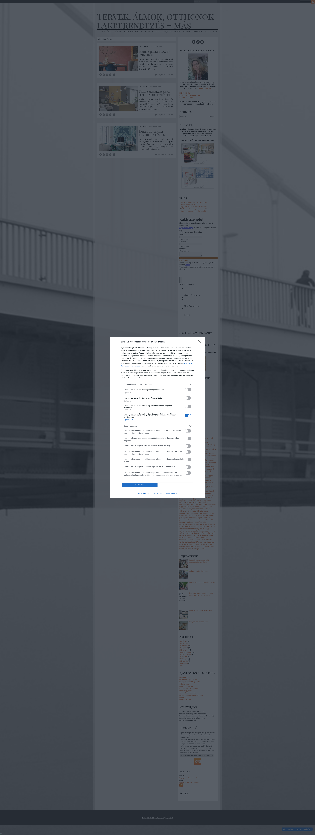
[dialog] (157, 417)
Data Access (157, 493)
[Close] (200, 342)
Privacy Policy (171, 493)
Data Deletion (143, 493)
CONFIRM (139, 485)
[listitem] (157, 384)
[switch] (188, 389)
